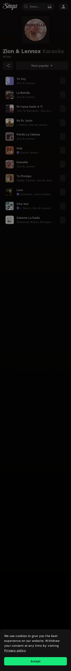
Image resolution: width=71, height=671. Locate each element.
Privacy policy (15, 650)
